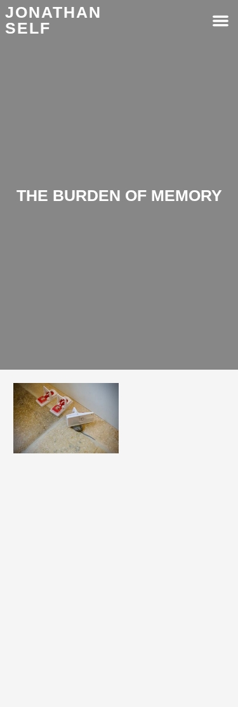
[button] (221, 21)
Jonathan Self (53, 20)
